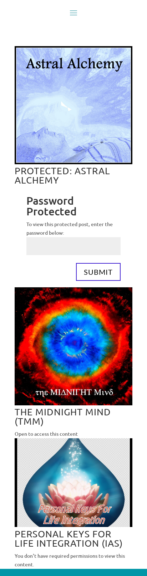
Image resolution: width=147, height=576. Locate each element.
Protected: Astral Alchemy (62, 175)
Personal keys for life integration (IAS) (69, 538)
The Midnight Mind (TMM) (63, 416)
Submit (98, 272)
